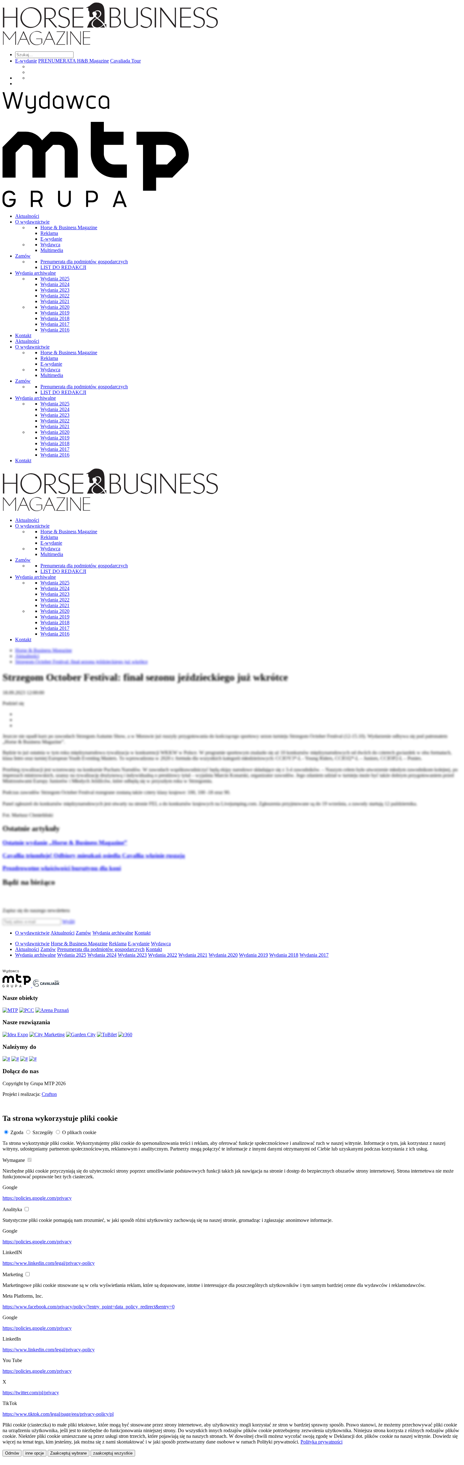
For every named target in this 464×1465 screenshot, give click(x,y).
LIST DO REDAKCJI (63, 267)
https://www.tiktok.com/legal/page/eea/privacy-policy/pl (58, 1414)
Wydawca (50, 244)
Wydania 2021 (54, 301)
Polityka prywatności (321, 1441)
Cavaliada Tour (125, 60)
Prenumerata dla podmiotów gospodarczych (84, 261)
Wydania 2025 (54, 278)
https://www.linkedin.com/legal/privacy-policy (49, 1263)
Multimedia (51, 250)
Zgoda (16, 1132)
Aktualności (27, 216)
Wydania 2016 (54, 329)
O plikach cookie (79, 1132)
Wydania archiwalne (35, 273)
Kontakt (23, 335)
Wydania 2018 (54, 318)
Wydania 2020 (54, 307)
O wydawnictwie (32, 221)
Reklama (49, 233)
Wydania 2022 (54, 295)
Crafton (49, 1094)
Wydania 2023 (54, 290)
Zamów (23, 256)
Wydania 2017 (54, 324)
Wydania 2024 (54, 284)
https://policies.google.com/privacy (37, 1198)
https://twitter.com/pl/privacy (31, 1392)
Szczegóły (43, 1132)
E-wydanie (26, 60)
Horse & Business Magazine (68, 227)
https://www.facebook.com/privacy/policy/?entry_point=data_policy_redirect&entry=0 (89, 1306)
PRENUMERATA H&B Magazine (73, 60)
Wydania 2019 (54, 312)
